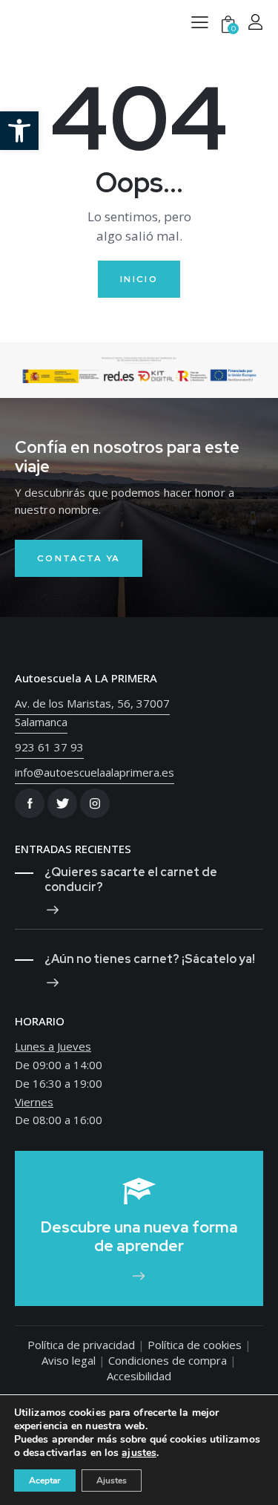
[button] (19, 130)
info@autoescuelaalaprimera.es (94, 772)
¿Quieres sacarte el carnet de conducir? (130, 880)
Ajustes (111, 1480)
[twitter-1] (62, 803)
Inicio (139, 279)
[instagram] (95, 803)
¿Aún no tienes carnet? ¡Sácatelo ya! (149, 959)
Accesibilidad (139, 1375)
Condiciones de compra (167, 1360)
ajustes (139, 1453)
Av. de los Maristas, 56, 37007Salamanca (92, 712)
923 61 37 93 (49, 747)
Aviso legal (69, 1360)
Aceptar (45, 1480)
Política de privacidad (81, 1344)
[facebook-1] (29, 803)
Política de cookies (195, 1344)
